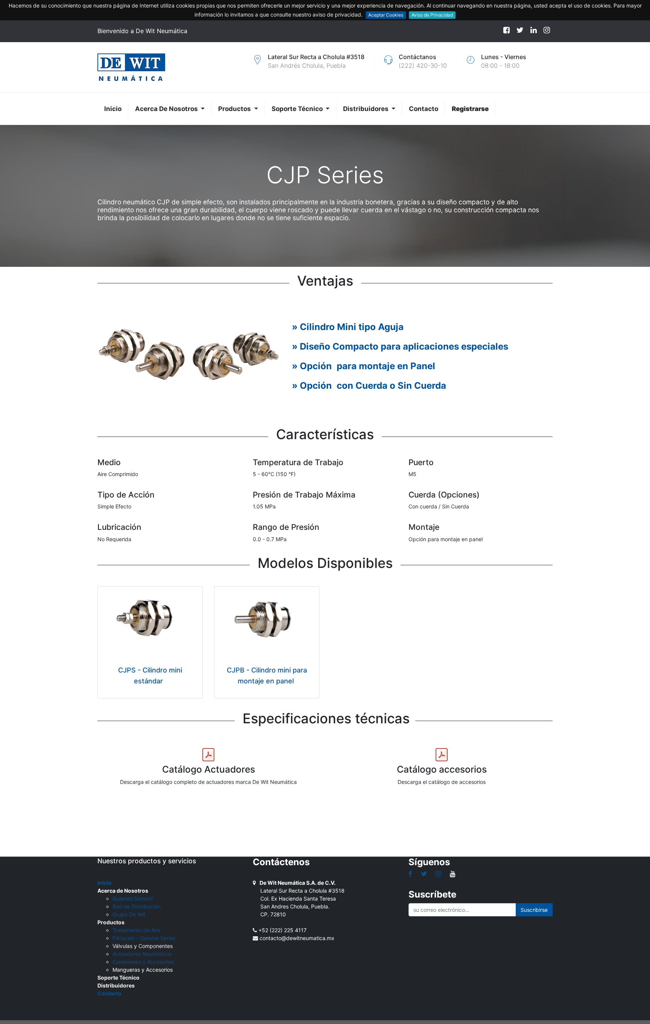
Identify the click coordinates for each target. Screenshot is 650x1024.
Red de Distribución (136, 906)
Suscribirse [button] (534, 910)
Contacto (109, 993)
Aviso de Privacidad (432, 15)
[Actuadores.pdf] (208, 755)
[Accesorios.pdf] (441, 755)
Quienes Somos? (132, 898)
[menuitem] (112, 109)
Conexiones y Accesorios (143, 962)
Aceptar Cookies (385, 15)
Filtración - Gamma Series (143, 938)
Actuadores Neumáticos (142, 954)
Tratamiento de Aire (136, 930)
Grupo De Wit (128, 914)
